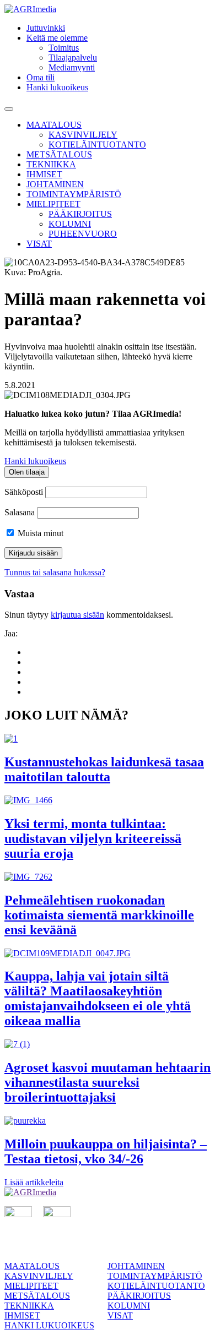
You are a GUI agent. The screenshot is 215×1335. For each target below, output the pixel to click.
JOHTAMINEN (55, 184)
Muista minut (39, 533)
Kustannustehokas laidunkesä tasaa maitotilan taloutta (104, 769)
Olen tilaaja (27, 472)
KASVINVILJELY (83, 134)
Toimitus (64, 47)
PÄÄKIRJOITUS (80, 214)
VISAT (39, 243)
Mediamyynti (72, 67)
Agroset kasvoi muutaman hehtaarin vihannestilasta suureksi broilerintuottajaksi (107, 1082)
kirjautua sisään (77, 614)
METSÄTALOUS (59, 154)
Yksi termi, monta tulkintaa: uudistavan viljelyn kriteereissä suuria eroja (92, 838)
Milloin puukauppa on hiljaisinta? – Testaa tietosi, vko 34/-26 (105, 1151)
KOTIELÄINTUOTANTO (97, 144)
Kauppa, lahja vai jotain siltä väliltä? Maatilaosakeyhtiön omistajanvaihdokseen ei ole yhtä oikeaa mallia (97, 998)
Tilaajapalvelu (73, 57)
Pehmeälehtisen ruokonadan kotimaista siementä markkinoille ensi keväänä (99, 915)
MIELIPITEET (53, 204)
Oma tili (40, 77)
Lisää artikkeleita (33, 1182)
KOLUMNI (70, 223)
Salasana (19, 512)
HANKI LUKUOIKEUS (49, 1325)
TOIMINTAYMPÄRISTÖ (73, 194)
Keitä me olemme (57, 37)
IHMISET (44, 174)
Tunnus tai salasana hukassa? (54, 572)
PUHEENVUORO (83, 233)
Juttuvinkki (45, 27)
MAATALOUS (54, 124)
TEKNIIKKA (51, 164)
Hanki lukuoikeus (57, 87)
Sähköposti (23, 492)
